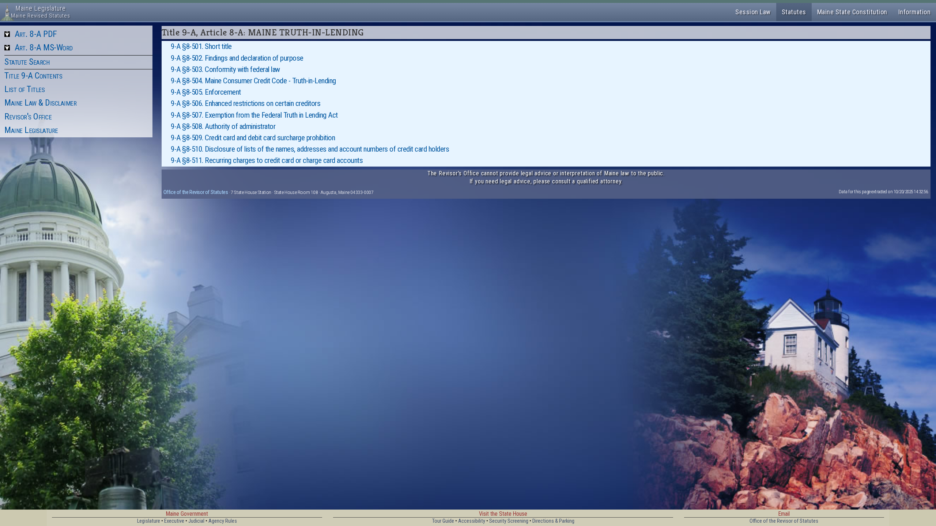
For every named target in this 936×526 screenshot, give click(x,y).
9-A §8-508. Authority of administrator (223, 126)
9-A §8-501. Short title (201, 46)
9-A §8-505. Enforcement (206, 92)
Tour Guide (443, 521)
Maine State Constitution (852, 12)
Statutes (794, 12)
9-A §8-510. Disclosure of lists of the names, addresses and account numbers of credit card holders (310, 149)
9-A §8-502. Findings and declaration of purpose (237, 58)
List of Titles (24, 89)
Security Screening (508, 521)
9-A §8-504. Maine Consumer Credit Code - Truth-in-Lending (253, 80)
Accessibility (471, 521)
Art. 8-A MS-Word (44, 47)
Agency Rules (222, 521)
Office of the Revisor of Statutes (195, 192)
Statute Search (26, 62)
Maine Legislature (31, 130)
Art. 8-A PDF (36, 34)
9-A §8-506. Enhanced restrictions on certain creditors (245, 103)
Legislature (148, 521)
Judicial (196, 521)
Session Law (753, 12)
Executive (174, 521)
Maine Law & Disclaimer (40, 103)
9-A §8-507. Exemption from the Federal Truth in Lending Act (254, 115)
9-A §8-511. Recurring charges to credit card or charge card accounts (267, 160)
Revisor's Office (28, 116)
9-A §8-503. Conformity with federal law (225, 69)
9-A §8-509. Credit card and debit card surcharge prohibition (253, 137)
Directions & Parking (553, 521)
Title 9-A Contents (33, 75)
